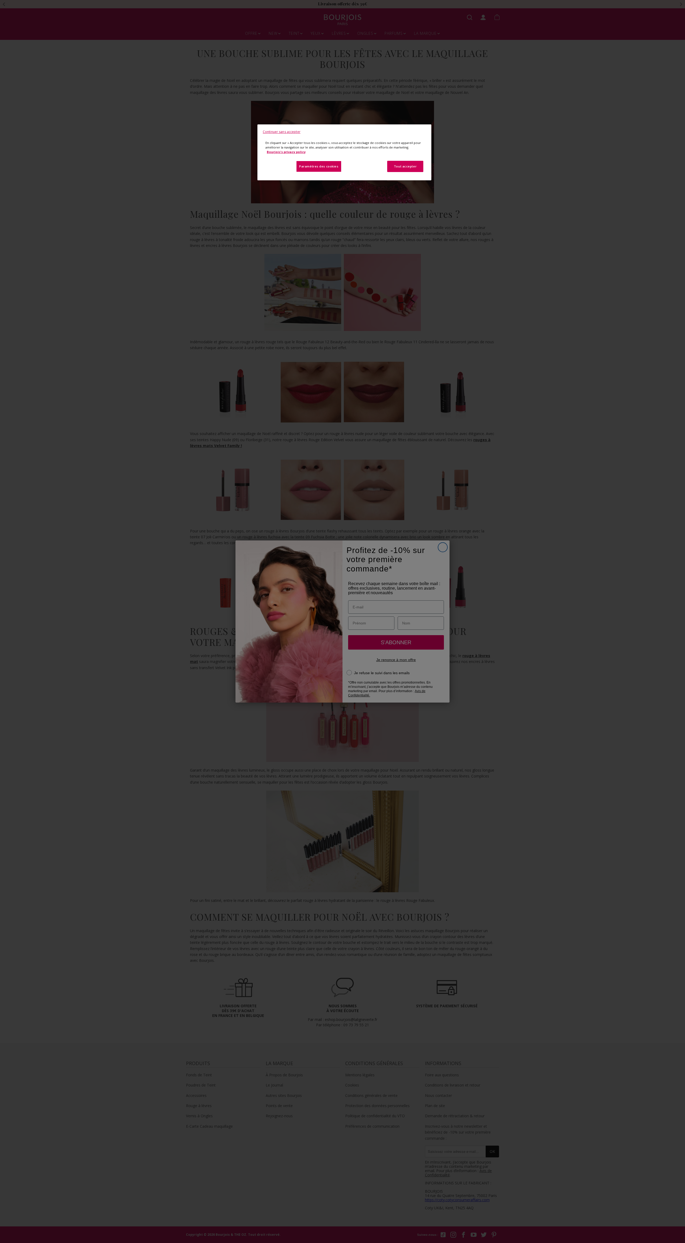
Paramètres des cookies (318, 166)
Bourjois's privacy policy (286, 152)
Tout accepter (405, 166)
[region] (344, 152)
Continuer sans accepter (281, 131)
